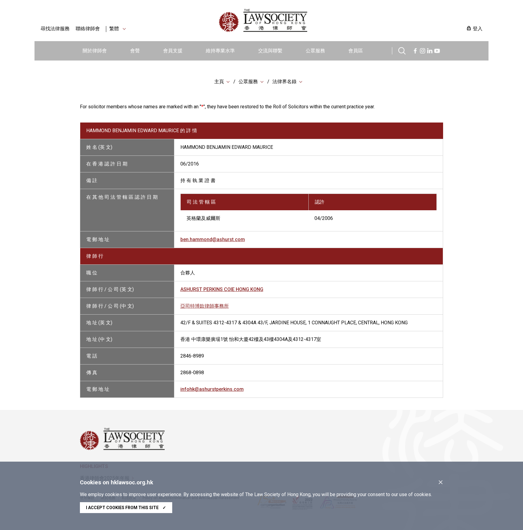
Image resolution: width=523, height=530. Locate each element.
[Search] (402, 50)
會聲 (135, 51)
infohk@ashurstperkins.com (212, 389)
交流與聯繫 (270, 51)
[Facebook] (415, 50)
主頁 (219, 81)
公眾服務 (315, 51)
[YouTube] (437, 50)
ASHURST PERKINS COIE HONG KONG (221, 289)
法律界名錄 (284, 81)
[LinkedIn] (429, 50)
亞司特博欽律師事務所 (204, 306)
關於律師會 (95, 51)
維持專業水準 (220, 51)
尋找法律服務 (55, 28)
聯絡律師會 (88, 28)
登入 (477, 28)
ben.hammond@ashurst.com (212, 239)
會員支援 (173, 51)
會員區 (355, 51)
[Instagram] (422, 50)
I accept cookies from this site (126, 507)
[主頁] (294, 20)
